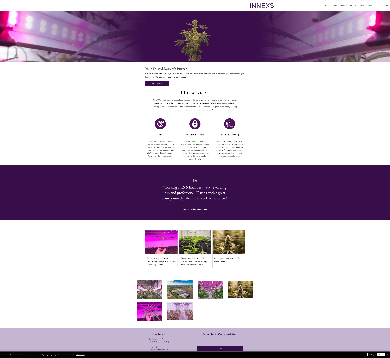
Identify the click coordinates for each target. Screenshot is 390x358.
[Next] (384, 192)
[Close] (387, 354)
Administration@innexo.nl (159, 349)
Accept (381, 355)
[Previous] (6, 192)
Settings (371, 355)
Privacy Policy (80, 355)
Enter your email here (204, 339)
